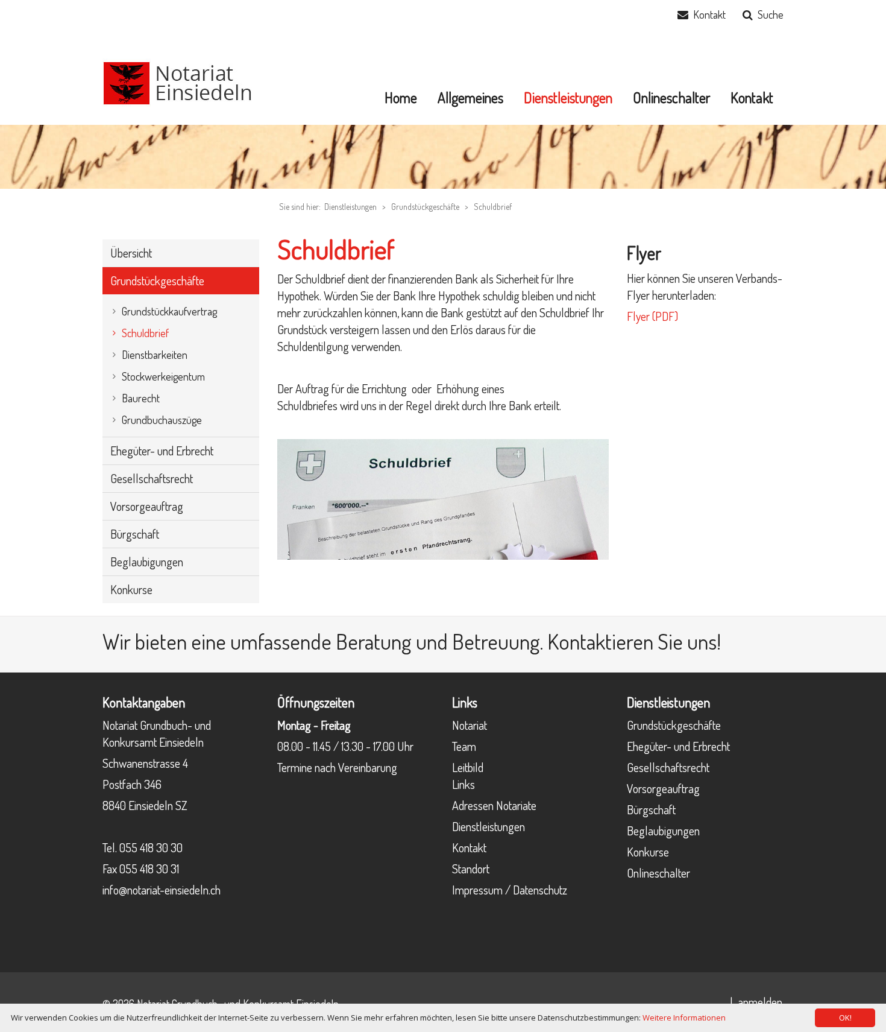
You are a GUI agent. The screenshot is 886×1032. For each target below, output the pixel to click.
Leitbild (467, 767)
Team (464, 746)
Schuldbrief (493, 206)
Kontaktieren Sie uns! (634, 641)
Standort (470, 868)
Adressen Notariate (494, 805)
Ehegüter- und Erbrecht (678, 746)
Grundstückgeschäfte (425, 206)
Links (463, 784)
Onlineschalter (658, 873)
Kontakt (709, 14)
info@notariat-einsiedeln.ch (161, 889)
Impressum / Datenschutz (509, 889)
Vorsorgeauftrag (663, 788)
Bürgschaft (651, 809)
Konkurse (648, 851)
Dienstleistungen (488, 826)
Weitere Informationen (684, 1017)
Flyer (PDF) (652, 316)
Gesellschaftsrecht (668, 767)
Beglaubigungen (663, 830)
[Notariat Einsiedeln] (177, 81)
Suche (771, 14)
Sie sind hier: (300, 206)
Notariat (469, 725)
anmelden (760, 1002)
